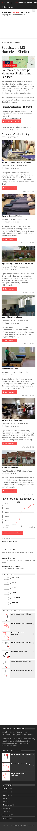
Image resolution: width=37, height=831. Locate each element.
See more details (10, 188)
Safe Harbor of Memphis (12, 420)
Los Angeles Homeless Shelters (21, 670)
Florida (5, 798)
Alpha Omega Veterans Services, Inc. (18, 263)
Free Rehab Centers (8, 558)
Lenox (14, 592)
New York (5, 788)
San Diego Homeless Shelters (21, 661)
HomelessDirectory (16, 12)
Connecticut (6, 818)
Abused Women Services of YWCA (17, 162)
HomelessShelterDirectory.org (21, 825)
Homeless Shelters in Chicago (21, 614)
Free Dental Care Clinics (9, 550)
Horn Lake (15, 577)
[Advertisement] (18, 28)
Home (3, 42)
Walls (14, 587)
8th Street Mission (10, 467)
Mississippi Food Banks (9, 542)
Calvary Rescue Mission (12, 216)
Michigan (5, 795)
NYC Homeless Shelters (19, 652)
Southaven (17, 42)
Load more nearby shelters (13, 533)
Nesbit (14, 582)
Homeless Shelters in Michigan (21, 623)
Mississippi (9, 42)
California (5, 792)
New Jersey (6, 815)
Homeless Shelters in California (18, 634)
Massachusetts (7, 805)
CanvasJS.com (32, 527)
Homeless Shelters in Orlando (21, 642)
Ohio (4, 802)
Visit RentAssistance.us (11, 121)
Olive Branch (16, 597)
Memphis (15, 602)
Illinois (4, 811)
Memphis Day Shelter (11, 368)
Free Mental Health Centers (11, 566)
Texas (4, 808)
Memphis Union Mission (12, 317)
